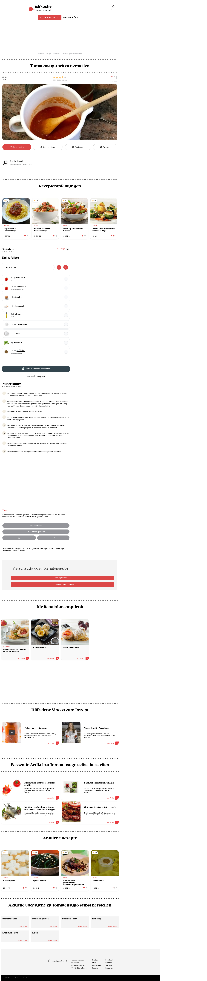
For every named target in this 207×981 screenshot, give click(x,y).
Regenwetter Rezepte (39, 549)
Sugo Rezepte (22, 549)
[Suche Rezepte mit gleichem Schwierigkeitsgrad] (114, 77)
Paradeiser (9, 549)
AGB (94, 962)
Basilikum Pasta (69, 919)
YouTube (108, 965)
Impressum (96, 965)
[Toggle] (112, 7)
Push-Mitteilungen (78, 965)
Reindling (96, 919)
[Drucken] (53, 537)
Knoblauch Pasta (10, 933)
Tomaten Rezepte (57, 549)
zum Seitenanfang (57, 961)
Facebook (109, 960)
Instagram (109, 968)
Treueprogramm (77, 960)
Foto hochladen (36, 525)
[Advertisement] (60, 682)
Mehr (22, 551)
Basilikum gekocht (40, 919)
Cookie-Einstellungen (79, 968)
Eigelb (35, 933)
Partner (95, 968)
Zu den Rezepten (50, 17)
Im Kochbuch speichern (36, 532)
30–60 (4, 77)
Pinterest (108, 962)
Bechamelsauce (9, 919)
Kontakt (95, 960)
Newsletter (75, 962)
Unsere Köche (71, 17)
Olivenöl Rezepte (11, 551)
